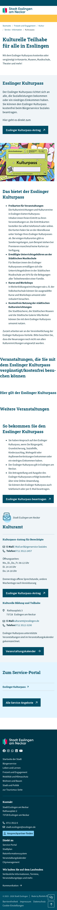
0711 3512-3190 (23, 625)
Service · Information (13, 29)
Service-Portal (10, 844)
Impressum (25, 901)
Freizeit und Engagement (25, 25)
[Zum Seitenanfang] (51, 904)
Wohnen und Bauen (12, 780)
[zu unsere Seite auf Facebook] (4, 751)
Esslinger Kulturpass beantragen (26, 499)
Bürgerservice (9, 763)
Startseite (7, 25)
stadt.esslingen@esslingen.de (21, 826)
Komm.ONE (44, 896)
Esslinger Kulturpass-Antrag (23, 130)
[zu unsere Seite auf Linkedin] (16, 751)
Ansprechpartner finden (20, 833)
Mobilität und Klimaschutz (15, 776)
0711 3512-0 (12, 822)
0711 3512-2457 (23, 551)
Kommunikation (11, 885)
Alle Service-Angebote (19, 702)
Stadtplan (7, 849)
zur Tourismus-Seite (13, 789)
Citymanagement (11, 862)
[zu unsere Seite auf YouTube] (21, 751)
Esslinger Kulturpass (14, 687)
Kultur (41, 25)
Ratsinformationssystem (15, 853)
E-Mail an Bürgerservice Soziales (30, 546)
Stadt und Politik (11, 785)
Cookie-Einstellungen (13, 905)
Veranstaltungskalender (21, 651)
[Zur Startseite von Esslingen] (18, 10)
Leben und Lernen (12, 767)
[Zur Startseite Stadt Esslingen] (18, 741)
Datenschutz (39, 901)
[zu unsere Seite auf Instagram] (8, 751)
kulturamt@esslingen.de (26, 621)
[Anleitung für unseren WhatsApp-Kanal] (12, 751)
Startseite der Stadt (12, 759)
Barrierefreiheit (10, 901)
